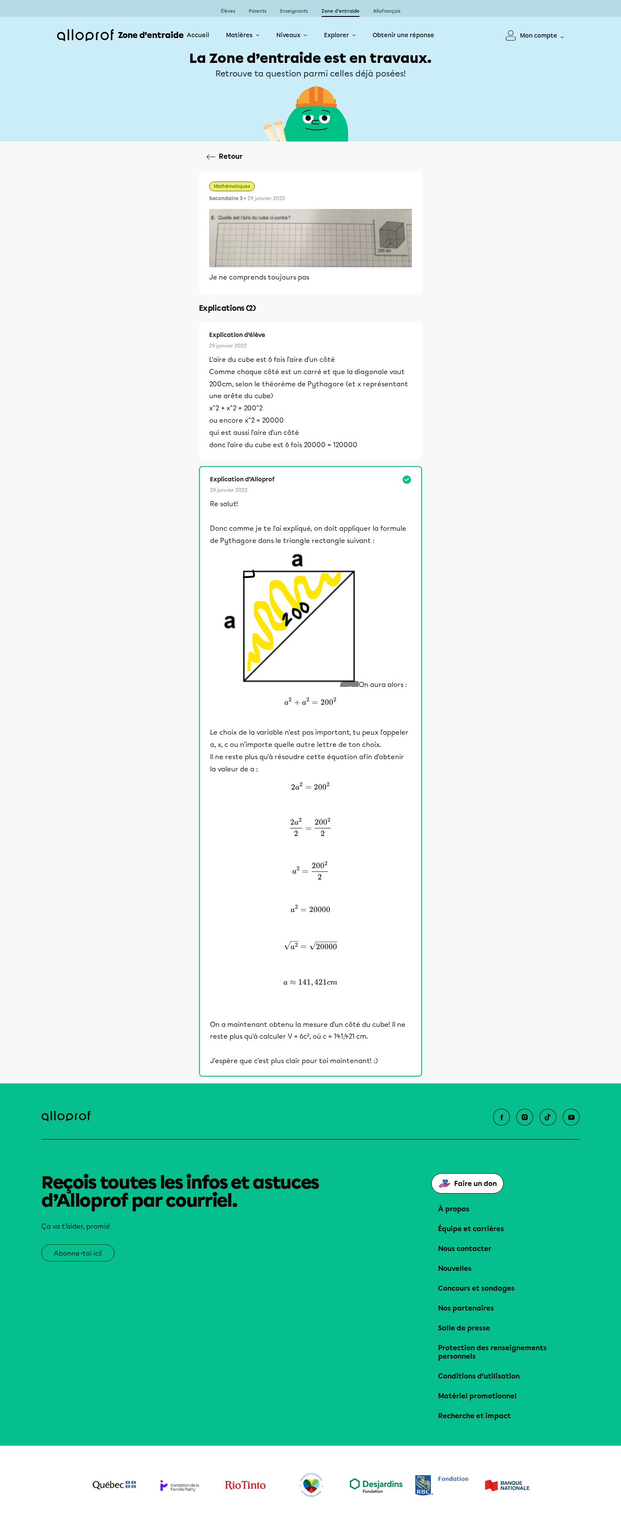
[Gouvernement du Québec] (114, 1485)
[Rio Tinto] (245, 1485)
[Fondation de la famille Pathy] (179, 1485)
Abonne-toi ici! (78, 1253)
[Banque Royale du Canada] (441, 1485)
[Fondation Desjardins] (376, 1485)
